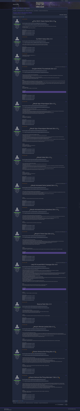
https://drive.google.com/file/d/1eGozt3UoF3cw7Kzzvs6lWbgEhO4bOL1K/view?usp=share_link (34, 23)
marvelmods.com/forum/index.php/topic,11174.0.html (28, 30)
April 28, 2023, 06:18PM (24, 207)
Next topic (65, 14)
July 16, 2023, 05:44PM (24, 375)
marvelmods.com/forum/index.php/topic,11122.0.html (28, 33)
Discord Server (22, 8)
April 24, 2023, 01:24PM (24, 126)
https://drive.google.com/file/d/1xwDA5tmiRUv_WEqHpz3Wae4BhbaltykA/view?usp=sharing (34, 353)
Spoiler (24, 252)
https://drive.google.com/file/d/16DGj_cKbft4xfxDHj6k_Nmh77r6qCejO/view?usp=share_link (36, 72)
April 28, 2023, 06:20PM (24, 231)
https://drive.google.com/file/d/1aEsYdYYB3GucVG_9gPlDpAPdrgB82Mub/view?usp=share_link (37, 132)
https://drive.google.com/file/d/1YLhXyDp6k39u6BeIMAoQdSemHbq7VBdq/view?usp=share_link (34, 105)
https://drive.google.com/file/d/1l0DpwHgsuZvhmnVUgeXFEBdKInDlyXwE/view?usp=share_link (34, 70)
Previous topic (61, 14)
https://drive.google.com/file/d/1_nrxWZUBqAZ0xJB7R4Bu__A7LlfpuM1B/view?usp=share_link (34, 211)
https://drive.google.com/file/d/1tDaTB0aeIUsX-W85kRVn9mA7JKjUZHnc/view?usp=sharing (34, 266)
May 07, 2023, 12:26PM (24, 324)
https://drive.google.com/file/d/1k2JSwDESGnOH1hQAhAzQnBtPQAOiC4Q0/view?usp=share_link (34, 130)
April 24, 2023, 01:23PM (24, 101)
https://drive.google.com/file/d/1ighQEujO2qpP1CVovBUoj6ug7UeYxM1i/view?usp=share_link (37, 307)
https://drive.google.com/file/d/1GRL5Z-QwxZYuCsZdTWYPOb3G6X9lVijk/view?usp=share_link (37, 213)
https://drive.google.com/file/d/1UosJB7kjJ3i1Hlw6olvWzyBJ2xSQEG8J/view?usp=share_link (34, 235)
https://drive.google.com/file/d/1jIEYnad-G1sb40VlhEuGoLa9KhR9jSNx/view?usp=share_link (34, 187)
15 (22, 16)
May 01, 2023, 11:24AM (24, 262)
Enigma (17, 23)
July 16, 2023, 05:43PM (24, 349)
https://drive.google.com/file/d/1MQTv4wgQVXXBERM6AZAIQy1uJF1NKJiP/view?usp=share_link (37, 268)
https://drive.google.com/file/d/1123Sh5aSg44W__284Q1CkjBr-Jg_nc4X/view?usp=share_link (34, 328)
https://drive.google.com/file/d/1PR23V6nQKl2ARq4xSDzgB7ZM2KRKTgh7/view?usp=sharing (37, 355)
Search (18, 8)
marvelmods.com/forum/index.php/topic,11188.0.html (28, 61)
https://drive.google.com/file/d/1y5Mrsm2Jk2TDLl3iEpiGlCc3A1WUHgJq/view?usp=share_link (34, 159)
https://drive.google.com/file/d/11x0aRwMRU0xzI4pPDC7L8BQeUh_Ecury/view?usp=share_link (37, 42)
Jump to (56, 404)
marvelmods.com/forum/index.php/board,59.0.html (28, 34)
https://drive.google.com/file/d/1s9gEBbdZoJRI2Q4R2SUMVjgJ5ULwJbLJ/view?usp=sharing (34, 379)
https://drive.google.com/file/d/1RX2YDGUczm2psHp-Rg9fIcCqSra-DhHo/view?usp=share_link (37, 330)
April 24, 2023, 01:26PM (24, 155)
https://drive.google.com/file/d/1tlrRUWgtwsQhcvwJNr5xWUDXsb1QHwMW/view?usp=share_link (37, 107)
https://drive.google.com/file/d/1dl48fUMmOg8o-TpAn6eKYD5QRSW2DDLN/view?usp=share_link (34, 306)
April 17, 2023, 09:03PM (24, 66)
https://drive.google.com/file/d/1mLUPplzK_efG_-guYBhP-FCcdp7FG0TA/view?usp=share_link (37, 24)
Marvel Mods (16, 4)
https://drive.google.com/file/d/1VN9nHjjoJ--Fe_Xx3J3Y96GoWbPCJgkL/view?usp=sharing (36, 237)
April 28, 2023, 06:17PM (24, 183)
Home (15, 8)
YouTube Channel (28, 8)
